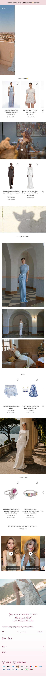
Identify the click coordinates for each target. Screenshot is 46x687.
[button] (4, 8)
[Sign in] (40, 8)
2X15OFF (36, 2)
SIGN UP (40, 632)
